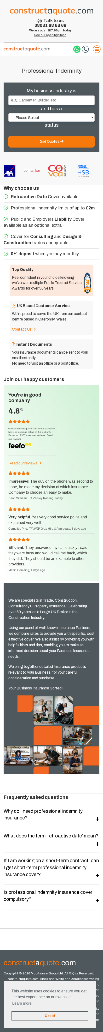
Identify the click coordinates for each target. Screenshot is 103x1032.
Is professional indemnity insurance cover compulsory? (48, 896)
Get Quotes (50, 141)
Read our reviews (23, 463)
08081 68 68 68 (50, 25)
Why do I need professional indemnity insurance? (43, 814)
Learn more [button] (22, 1003)
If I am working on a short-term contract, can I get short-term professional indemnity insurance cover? (51, 867)
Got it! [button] (50, 1016)
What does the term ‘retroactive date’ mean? (51, 835)
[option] (31, 171)
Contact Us (22, 329)
